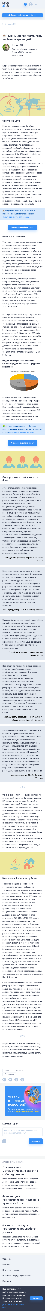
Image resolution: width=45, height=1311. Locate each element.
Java (7, 1070)
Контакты (6, 1281)
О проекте (6, 1259)
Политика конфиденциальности (16, 1275)
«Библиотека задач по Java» (21, 432)
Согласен (36, 1298)
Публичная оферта (10, 1270)
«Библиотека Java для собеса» (16, 217)
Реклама (6, 1264)
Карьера (19, 1070)
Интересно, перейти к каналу (22, 227)
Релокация (9, 1074)
